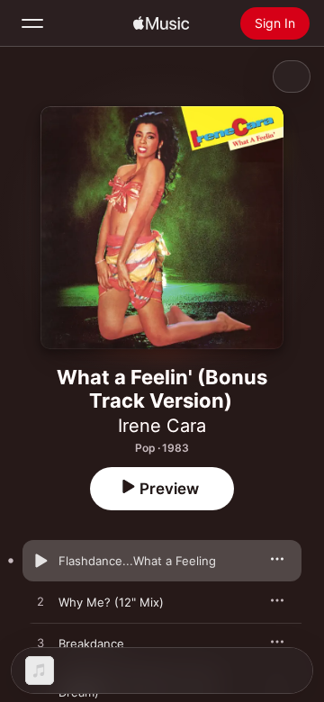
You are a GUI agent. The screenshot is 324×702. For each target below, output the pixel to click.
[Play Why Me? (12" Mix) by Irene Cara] (40, 602)
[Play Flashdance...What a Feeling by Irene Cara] (40, 561)
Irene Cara (162, 425)
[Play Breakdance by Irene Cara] (40, 643)
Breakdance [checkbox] (91, 643)
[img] (161, 23)
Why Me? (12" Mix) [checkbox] (111, 602)
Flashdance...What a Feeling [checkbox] (137, 561)
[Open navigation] (32, 23)
